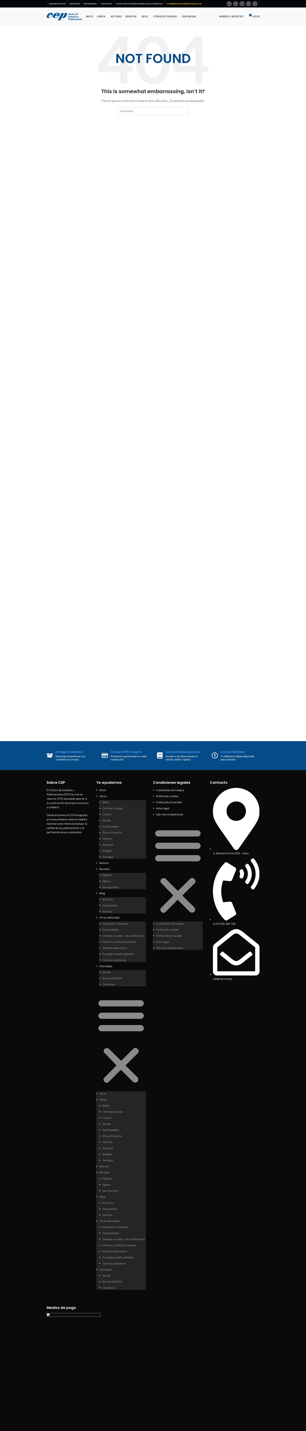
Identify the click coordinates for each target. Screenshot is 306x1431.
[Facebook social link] (229, 3)
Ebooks (106, 820)
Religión (107, 850)
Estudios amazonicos (114, 947)
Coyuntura (108, 984)
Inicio (102, 790)
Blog (102, 893)
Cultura (106, 814)
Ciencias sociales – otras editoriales (123, 935)
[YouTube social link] (248, 3)
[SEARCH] (185, 111)
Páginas (107, 875)
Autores (104, 862)
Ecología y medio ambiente (118, 953)
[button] (121, 1040)
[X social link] (235, 3)
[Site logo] (64, 16)
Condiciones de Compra (170, 790)
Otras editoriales (109, 917)
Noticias (107, 911)
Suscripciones (110, 887)
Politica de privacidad (169, 802)
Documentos (110, 905)
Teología (107, 856)
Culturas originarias (114, 960)
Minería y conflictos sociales (119, 941)
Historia (107, 838)
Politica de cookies (167, 796)
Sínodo (106, 972)
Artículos (107, 899)
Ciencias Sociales (112, 808)
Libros (103, 796)
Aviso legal (162, 808)
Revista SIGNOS (112, 978)
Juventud (107, 844)
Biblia (105, 802)
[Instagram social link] (242, 3)
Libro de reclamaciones (169, 814)
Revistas (104, 869)
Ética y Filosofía (112, 832)
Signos (106, 881)
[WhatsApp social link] (255, 3)
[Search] (211, 16)
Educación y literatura (115, 923)
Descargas (105, 966)
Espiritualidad (110, 826)
